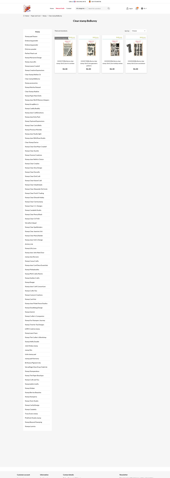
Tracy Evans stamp (31, 414)
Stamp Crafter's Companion (34, 316)
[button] (130, 8)
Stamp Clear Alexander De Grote (36, 189)
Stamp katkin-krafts (32, 384)
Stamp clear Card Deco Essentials (36, 265)
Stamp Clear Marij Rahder (34, 236)
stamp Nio (28, 350)
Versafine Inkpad (30, 223)
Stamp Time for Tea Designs (34, 325)
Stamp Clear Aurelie (32, 151)
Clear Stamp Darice (31, 142)
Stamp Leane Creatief (32, 66)
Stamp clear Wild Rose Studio (35, 138)
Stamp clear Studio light (33, 134)
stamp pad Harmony (32, 358)
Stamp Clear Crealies (32, 164)
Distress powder (30, 49)
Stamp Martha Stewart (33, 87)
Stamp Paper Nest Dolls (33, 96)
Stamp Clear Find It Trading (34, 193)
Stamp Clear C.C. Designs (33, 206)
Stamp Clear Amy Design (33, 168)
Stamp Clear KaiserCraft (33, 180)
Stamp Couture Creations (34, 295)
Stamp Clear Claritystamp (34, 202)
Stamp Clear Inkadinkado (33, 185)
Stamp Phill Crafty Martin (34, 274)
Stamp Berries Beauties (33, 392)
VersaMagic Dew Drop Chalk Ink (36, 367)
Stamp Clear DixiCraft (32, 176)
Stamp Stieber (30, 388)
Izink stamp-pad (30, 354)
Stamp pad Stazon (31, 36)
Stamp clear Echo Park (32, 117)
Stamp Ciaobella (30, 409)
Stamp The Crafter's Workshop (35, 337)
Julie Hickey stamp (31, 346)
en (145, 8)
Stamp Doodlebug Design (34, 308)
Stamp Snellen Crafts (32, 278)
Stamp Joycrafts (30, 62)
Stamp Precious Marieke (33, 130)
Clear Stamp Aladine (32, 91)
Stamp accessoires (31, 83)
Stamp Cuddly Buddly (32, 108)
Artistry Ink (29, 244)
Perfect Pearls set (31, 53)
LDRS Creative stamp (32, 329)
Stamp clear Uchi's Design (34, 240)
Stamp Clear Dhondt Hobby (34, 197)
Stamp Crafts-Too (31, 291)
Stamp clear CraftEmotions (34, 113)
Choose (139, 31)
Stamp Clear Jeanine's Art (34, 231)
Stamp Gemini (30, 312)
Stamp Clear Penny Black (33, 214)
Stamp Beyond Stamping (33, 422)
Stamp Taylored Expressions (34, 121)
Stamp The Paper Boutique (34, 375)
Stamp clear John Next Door (34, 253)
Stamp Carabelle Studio (33, 210)
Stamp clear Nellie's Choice (34, 159)
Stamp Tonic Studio (31, 401)
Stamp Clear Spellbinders (33, 227)
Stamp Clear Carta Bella (33, 125)
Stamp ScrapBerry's (32, 104)
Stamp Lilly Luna (30, 248)
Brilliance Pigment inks (33, 363)
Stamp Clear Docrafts (32, 172)
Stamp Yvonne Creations (33, 155)
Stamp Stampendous (32, 371)
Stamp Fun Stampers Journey (35, 320)
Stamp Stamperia (31, 397)
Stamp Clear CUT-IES (32, 219)
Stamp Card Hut (30, 299)
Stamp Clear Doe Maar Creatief (36, 147)
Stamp (37, 32)
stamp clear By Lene (32, 257)
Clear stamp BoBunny (32, 79)
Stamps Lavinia (30, 426)
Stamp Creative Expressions (34, 70)
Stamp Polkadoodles (32, 269)
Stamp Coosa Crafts (32, 261)
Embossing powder (31, 41)
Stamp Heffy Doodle (32, 342)
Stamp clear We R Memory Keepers (37, 100)
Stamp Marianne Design (33, 58)
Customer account (23, 475)
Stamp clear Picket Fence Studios (36, 303)
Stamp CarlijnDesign (32, 405)
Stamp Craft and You (32, 380)
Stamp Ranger (30, 282)
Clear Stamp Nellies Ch (33, 75)
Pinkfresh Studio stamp (33, 418)
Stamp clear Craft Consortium (35, 286)
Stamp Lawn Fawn (31, 333)
